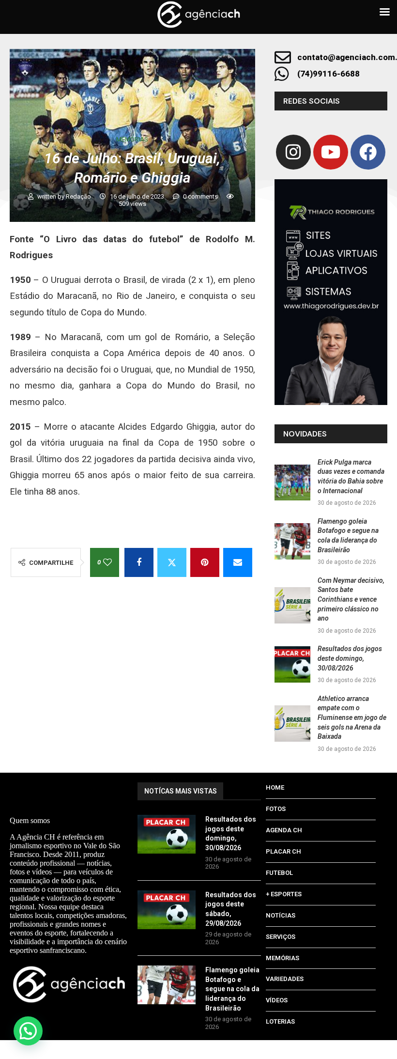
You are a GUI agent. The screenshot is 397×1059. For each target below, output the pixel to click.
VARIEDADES (285, 978)
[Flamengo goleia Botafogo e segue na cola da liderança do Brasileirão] (293, 541)
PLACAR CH (283, 851)
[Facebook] (368, 152)
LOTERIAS (280, 1021)
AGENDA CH (284, 830)
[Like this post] (107, 562)
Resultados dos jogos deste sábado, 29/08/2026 (231, 909)
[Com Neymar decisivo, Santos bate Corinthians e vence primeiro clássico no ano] (293, 605)
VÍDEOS (277, 1000)
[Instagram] (293, 152)
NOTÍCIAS (280, 915)
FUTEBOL (279, 872)
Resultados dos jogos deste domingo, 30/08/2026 (350, 658)
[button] (28, 1030)
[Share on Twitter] (171, 562)
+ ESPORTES (284, 894)
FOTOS (276, 808)
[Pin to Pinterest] (204, 562)
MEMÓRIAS (282, 958)
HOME (275, 787)
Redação (79, 196)
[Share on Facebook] (138, 562)
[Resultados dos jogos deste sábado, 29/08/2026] (166, 909)
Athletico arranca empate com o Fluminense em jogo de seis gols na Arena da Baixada (352, 717)
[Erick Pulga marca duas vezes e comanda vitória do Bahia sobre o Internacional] (293, 483)
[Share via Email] (237, 562)
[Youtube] (330, 152)
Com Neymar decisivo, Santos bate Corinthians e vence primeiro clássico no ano (351, 599)
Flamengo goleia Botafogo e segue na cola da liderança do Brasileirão (232, 989)
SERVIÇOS (280, 936)
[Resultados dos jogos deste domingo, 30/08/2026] (293, 664)
